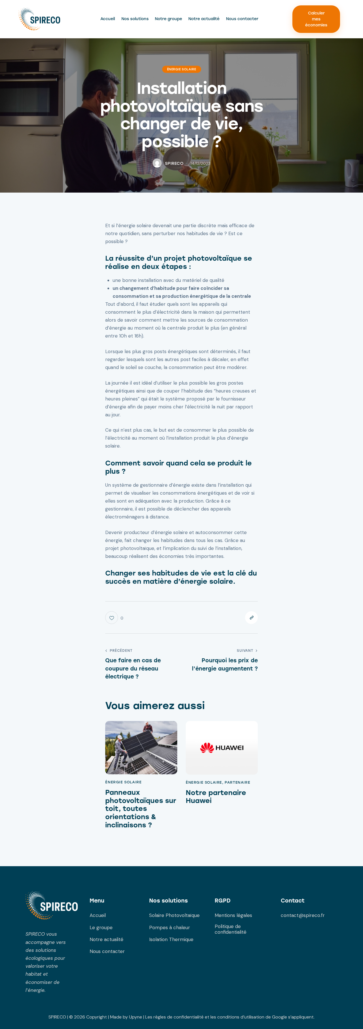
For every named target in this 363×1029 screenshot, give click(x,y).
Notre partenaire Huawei (216, 797)
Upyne (135, 1017)
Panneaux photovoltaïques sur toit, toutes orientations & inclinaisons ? (140, 808)
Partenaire (237, 782)
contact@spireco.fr (303, 915)
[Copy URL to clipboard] (251, 617)
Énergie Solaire (181, 69)
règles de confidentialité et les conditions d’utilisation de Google (220, 1017)
